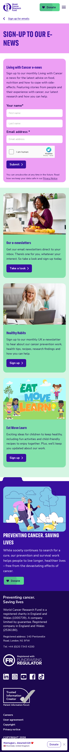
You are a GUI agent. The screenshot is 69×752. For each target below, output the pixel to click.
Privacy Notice (50, 178)
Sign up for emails (18, 18)
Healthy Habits (34, 328)
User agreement (13, 720)
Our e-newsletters (34, 235)
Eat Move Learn (34, 422)
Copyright (9, 724)
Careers (8, 715)
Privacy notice (11, 729)
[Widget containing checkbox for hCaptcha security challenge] (30, 152)
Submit (15, 164)
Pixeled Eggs (30, 745)
